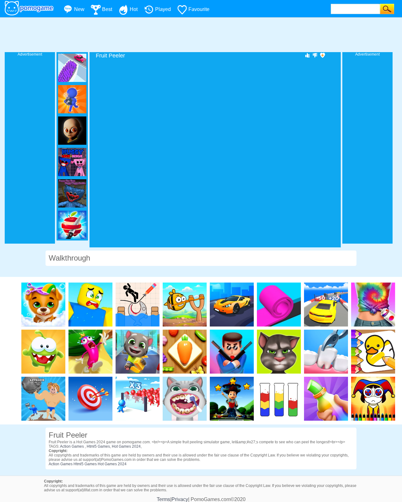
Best (107, 9)
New (79, 9)
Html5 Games (98, 446)
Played (163, 9)
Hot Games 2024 (126, 446)
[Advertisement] (201, 35)
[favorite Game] (322, 55)
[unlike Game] (315, 55)
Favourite (198, 9)
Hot (134, 9)
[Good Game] (307, 55)
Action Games (72, 446)
